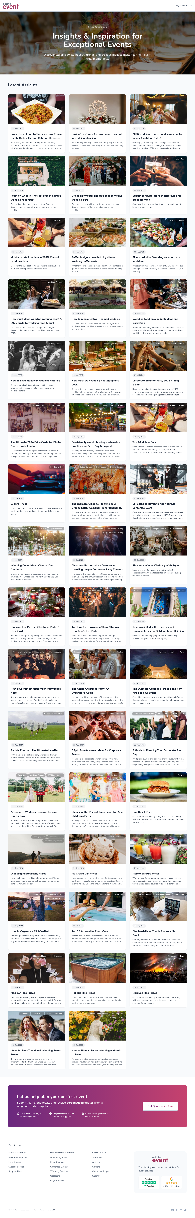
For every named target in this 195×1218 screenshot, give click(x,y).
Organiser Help (57, 1180)
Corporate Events (59, 1166)
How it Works (15, 1162)
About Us (97, 1157)
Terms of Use (52, 1210)
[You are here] (9, 1145)
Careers (96, 1166)
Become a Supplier (17, 1157)
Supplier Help (15, 1171)
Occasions (55, 1175)
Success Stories (16, 1166)
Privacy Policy (39, 1210)
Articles (96, 1162)
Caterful (96, 1175)
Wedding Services (59, 1171)
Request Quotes (58, 1157)
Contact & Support (101, 1171)
